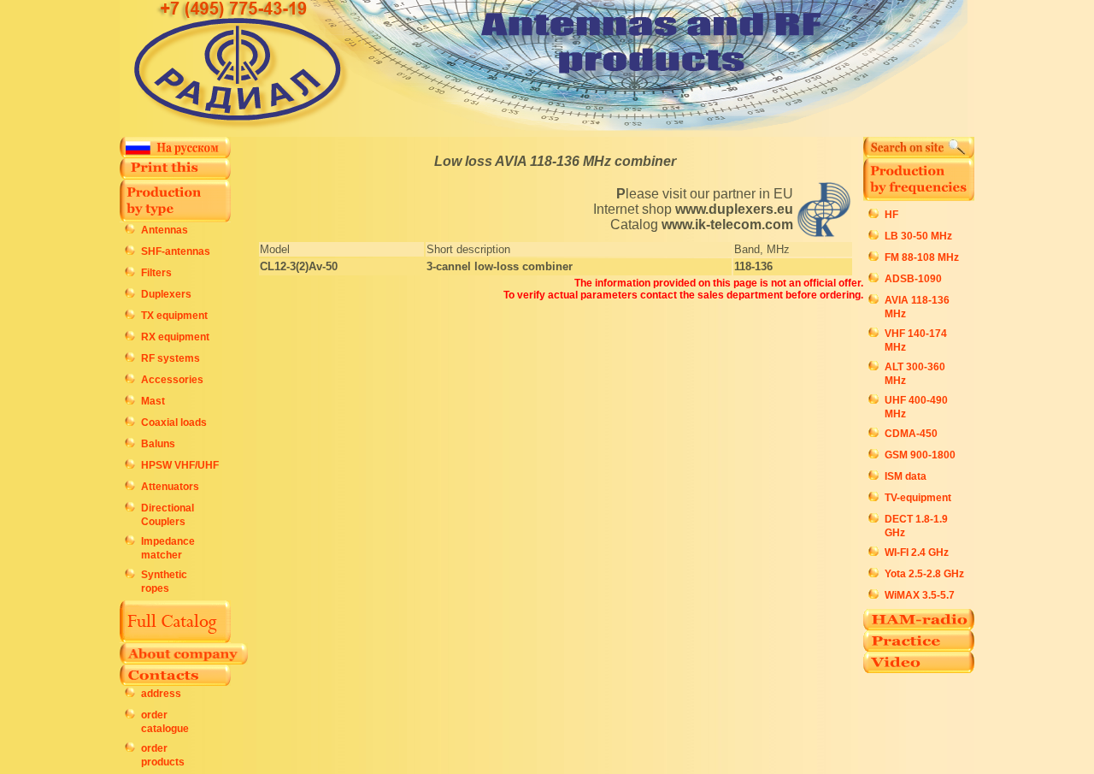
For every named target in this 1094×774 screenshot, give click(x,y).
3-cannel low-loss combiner (499, 266)
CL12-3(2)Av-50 (299, 266)
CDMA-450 (911, 434)
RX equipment (175, 337)
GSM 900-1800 (920, 455)
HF (891, 215)
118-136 (753, 266)
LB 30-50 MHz (918, 236)
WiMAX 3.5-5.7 (920, 595)
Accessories (172, 380)
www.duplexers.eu (734, 209)
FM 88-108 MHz (922, 257)
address (161, 694)
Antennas (164, 230)
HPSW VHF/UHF (180, 465)
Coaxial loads (174, 422)
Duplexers (166, 294)
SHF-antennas (175, 251)
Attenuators (170, 487)
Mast (153, 401)
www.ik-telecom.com (727, 224)
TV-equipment (918, 498)
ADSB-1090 (913, 279)
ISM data (905, 476)
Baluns (158, 444)
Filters (156, 273)
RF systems (170, 358)
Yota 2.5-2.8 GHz (924, 574)
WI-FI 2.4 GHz (917, 552)
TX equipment (174, 316)
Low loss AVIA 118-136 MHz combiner (555, 161)
